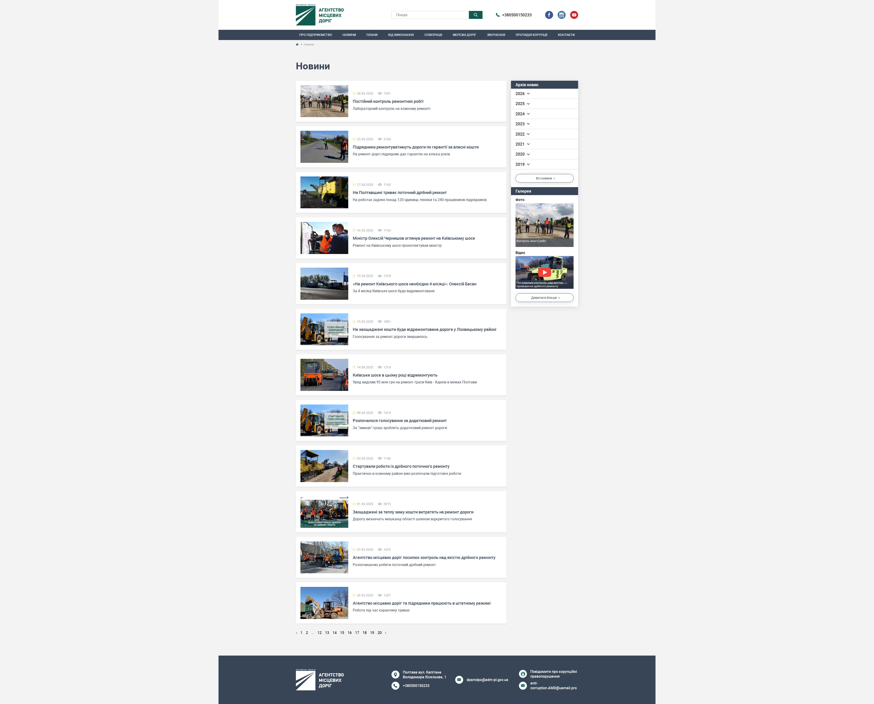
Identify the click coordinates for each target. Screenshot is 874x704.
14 (335, 632)
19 (372, 632)
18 (365, 632)
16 (350, 632)
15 (342, 632)
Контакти (566, 35)
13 (327, 632)
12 (320, 632)
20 (380, 632)
